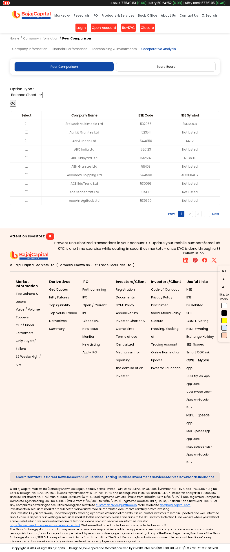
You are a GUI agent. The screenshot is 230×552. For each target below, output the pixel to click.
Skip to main (224, 296)
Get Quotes (58, 289)
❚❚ (6, 3)
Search (211, 15)
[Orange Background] (224, 335)
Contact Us (188, 15)
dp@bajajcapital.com (175, 505)
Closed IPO (91, 321)
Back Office (147, 15)
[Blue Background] (224, 328)
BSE (189, 297)
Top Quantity (59, 305)
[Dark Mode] (224, 313)
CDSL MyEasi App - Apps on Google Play (199, 399)
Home (14, 38)
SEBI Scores (195, 344)
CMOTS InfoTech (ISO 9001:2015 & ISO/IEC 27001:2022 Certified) (175, 548)
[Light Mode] (224, 305)
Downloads (188, 477)
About (20, 477)
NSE (189, 289)
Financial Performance (69, 49)
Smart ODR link (198, 352)
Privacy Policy (161, 297)
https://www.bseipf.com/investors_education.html (45, 525)
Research (81, 15)
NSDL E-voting (197, 328)
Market (60, 15)
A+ (224, 271)
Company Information (40, 38)
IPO (95, 15)
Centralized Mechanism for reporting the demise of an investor (129, 360)
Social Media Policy (166, 313)
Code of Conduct (165, 289)
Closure (157, 321)
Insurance (206, 477)
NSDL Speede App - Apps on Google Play (199, 454)
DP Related (194, 305)
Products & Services (118, 15)
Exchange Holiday (200, 336)
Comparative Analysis (158, 49)
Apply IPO (89, 352)
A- (224, 287)
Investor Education (166, 368)
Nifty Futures (59, 297)
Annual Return (127, 313)
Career (51, 477)
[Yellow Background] (224, 320)
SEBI (189, 313)
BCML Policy (125, 305)
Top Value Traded (63, 313)
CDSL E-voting (197, 321)
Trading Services (118, 477)
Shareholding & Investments (114, 49)
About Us (168, 15)
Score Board (166, 66)
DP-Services (93, 477)
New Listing (91, 344)
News (62, 477)
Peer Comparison (64, 66)
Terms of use (126, 336)
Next (215, 214)
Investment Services (149, 477)
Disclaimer (159, 305)
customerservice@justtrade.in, (116, 505)
